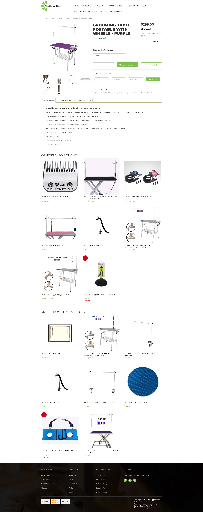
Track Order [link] (45, 477)
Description (48, 98)
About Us (114, 5)
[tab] (48, 98)
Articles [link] (71, 490)
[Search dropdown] (81, 10)
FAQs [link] (71, 486)
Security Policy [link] (101, 486)
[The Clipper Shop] (55, 5)
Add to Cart (128, 63)
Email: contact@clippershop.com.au (137, 473)
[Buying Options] (76, 189)
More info (155, 27)
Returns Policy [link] (101, 482)
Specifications (64, 98)
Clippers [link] (44, 486)
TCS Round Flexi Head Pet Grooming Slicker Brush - (100, 293)
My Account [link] (45, 473)
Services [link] (72, 477)
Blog (133, 5)
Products (84, 5)
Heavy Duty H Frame (51, 351)
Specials (95, 5)
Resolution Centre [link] (48, 482)
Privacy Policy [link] (101, 477)
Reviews (78, 98)
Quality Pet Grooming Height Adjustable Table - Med (55, 293)
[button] (151, 62)
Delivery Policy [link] (101, 490)
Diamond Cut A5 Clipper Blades (56, 195)
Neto (149, 505)
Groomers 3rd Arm (92, 243)
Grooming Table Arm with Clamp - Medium (140, 352)
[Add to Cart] (76, 238)
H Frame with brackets (52, 243)
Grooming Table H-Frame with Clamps (101, 400)
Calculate (153, 77)
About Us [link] (72, 473)
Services (104, 5)
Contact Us (124, 5)
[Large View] (46, 77)
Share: (96, 36)
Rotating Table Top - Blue (136, 400)
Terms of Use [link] (101, 473)
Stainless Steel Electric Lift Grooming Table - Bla (101, 449)
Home (75, 5)
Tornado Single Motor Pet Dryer (140, 195)
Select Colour (103, 48)
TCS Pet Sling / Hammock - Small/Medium (60, 449)
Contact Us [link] (73, 482)
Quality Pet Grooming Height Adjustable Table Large (138, 244)
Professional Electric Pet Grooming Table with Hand (100, 195)
